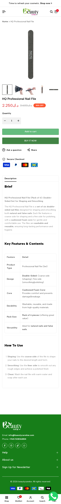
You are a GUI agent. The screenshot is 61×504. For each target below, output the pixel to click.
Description (10, 178)
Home (5, 21)
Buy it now (30, 140)
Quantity (6, 113)
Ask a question (13, 150)
